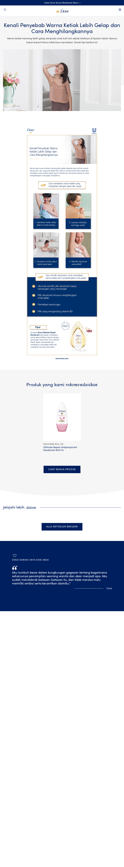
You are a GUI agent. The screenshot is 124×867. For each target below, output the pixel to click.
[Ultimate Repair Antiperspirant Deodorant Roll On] (62, 417)
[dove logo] (62, 10)
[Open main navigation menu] (120, 11)
